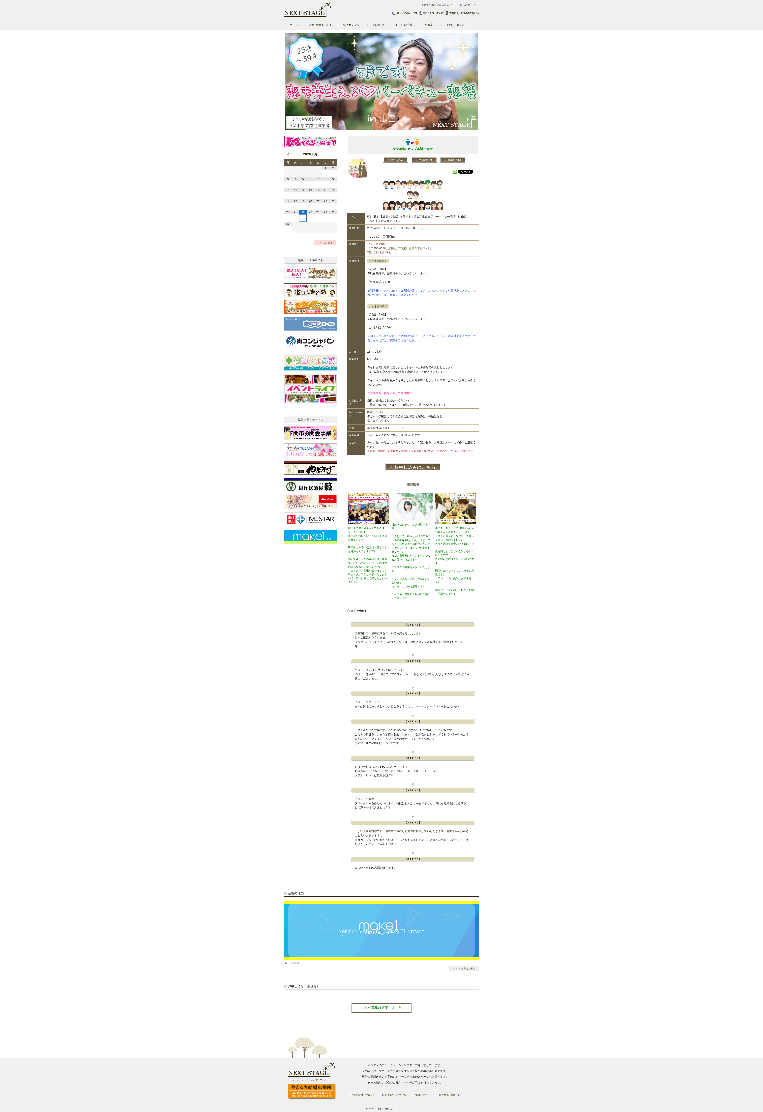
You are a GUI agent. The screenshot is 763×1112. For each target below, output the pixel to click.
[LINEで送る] (455, 171)
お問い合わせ (422, 1095)
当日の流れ (425, 159)
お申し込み (396, 159)
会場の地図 (454, 159)
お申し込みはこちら (415, 467)
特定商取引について (394, 1095)
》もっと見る (325, 242)
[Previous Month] (288, 154)
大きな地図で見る (465, 968)
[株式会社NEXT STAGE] (308, 15)
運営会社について (363, 1095)
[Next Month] (333, 154)
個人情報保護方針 (449, 1095)
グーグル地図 (293, 963)
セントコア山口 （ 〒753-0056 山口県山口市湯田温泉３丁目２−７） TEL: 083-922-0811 (400, 248)
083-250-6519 (407, 13)
